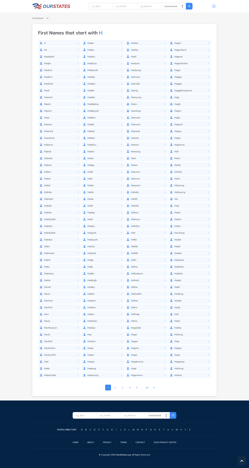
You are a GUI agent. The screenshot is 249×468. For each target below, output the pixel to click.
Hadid (90, 192)
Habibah (48, 198)
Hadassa (92, 63)
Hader (90, 158)
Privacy (107, 442)
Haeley (134, 49)
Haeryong (136, 97)
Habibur (48, 239)
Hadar (90, 43)
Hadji (90, 266)
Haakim (48, 70)
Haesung (135, 151)
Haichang (179, 232)
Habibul (48, 226)
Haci (46, 314)
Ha (45, 49)
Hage (133, 368)
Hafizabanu (137, 273)
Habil (47, 246)
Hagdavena (137, 361)
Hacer (47, 293)
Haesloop (136, 110)
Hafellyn (135, 226)
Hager (177, 70)
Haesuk (135, 137)
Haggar (178, 83)
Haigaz (178, 348)
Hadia (90, 185)
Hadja (90, 259)
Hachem (48, 300)
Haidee (178, 253)
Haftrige (135, 314)
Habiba (48, 192)
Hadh (90, 171)
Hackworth (50, 354)
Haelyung (136, 70)
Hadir (90, 219)
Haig (176, 341)
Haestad (135, 131)
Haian (177, 212)
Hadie (90, 198)
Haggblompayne (183, 90)
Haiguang (179, 361)
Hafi (133, 232)
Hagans (135, 348)
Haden (90, 151)
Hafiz (133, 259)
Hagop (177, 131)
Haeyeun (135, 185)
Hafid (133, 239)
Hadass (91, 56)
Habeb (47, 151)
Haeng (134, 90)
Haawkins (49, 137)
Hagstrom (179, 144)
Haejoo (91, 361)
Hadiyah (91, 232)
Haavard (48, 131)
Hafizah (135, 280)
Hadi (89, 178)
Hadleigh (92, 280)
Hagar (134, 354)
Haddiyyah (93, 110)
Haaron (48, 110)
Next (154, 387)
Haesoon (135, 124)
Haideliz (178, 273)
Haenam (135, 76)
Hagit (177, 117)
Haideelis (179, 259)
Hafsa (134, 307)
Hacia (47, 320)
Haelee (134, 43)
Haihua (178, 375)
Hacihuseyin (50, 327)
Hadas (90, 49)
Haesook (135, 117)
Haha (177, 158)
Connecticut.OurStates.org (51, 6)
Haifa (177, 320)
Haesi (134, 104)
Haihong (178, 368)
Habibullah (49, 232)
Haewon (135, 178)
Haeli (133, 56)
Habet (47, 178)
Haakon (48, 76)
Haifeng (178, 334)
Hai (176, 198)
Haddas (91, 83)
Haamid (48, 97)
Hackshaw (49, 348)
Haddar (91, 76)
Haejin (90, 354)
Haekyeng (92, 375)
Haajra (47, 63)
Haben (47, 171)
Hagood (178, 124)
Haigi (177, 354)
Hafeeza (135, 219)
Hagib (177, 104)
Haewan (135, 171)
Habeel (48, 165)
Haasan (48, 124)
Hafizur (134, 300)
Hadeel (91, 131)
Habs (47, 266)
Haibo (177, 226)
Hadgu (90, 165)
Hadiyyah (92, 239)
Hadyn (90, 314)
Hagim (177, 110)
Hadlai (90, 273)
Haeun (134, 165)
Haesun (135, 144)
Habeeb (48, 158)
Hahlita (178, 171)
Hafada (135, 192)
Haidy (177, 307)
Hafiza (134, 266)
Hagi (176, 97)
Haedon (91, 341)
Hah (176, 151)
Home (75, 442)
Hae (89, 334)
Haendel (135, 83)
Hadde (90, 90)
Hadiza (91, 246)
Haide (177, 246)
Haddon (91, 117)
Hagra (177, 137)
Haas (46, 117)
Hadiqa (91, 212)
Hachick (48, 307)
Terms (123, 442)
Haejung (91, 368)
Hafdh (134, 198)
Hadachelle (50, 375)
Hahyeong (179, 192)
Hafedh (135, 205)
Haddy (90, 124)
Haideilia (178, 266)
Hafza (134, 320)
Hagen (177, 43)
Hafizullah (136, 293)
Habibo (48, 212)
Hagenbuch (180, 49)
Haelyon (135, 63)
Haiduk (178, 300)
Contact (140, 442)
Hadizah (91, 253)
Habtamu (49, 273)
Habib (47, 185)
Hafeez (134, 212)
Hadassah (92, 70)
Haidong (178, 293)
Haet (133, 158)
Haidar (177, 239)
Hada (47, 368)
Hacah (47, 287)
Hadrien (91, 307)
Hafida (134, 246)
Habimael (49, 253)
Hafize (134, 287)
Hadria (90, 293)
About (90, 442)
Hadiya (91, 226)
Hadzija (91, 327)
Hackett (48, 341)
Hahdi (177, 165)
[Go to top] (241, 460)
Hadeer (91, 137)
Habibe (48, 205)
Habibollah (50, 219)
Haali (46, 90)
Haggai (178, 76)
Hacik (47, 334)
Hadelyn (91, 144)
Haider (177, 280)
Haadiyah (49, 56)
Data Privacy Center (165, 442)
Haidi (177, 287)
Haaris (47, 104)
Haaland (48, 83)
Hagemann (137, 375)
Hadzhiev (92, 320)
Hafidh (134, 253)
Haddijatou (93, 104)
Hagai (134, 334)
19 (146, 387)
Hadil (90, 205)
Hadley (91, 287)
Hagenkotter (181, 63)
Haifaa (177, 327)
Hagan (134, 341)
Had (46, 361)
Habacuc (48, 144)
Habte (47, 280)
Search (189, 6)
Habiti (47, 259)
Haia (176, 205)
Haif (176, 314)
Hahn (177, 178)
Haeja (90, 348)
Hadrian (91, 300)
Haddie (91, 97)
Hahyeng (179, 185)
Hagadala (136, 327)
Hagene (178, 56)
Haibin (177, 219)
